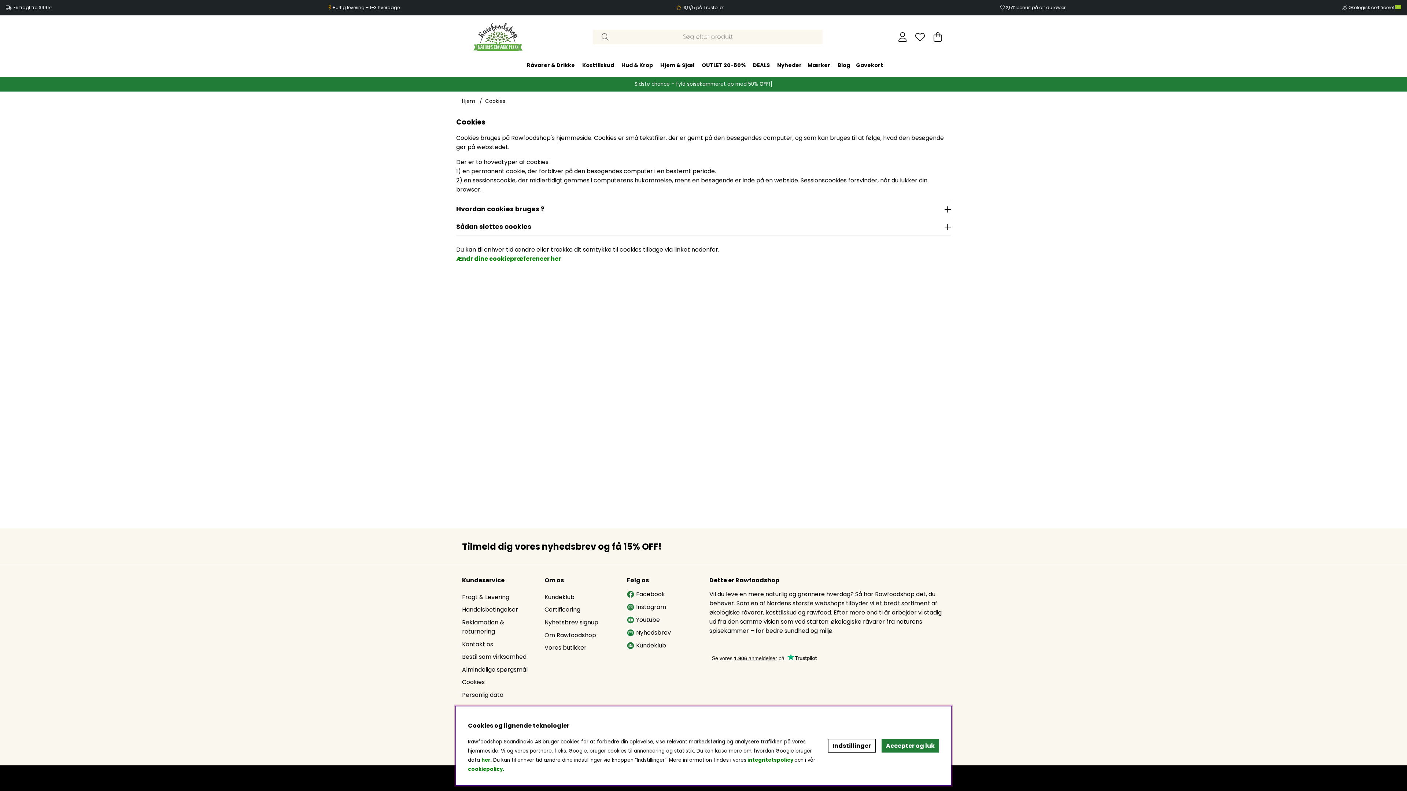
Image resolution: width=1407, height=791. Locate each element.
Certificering (562, 609)
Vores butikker (565, 647)
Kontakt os (477, 644)
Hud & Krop (637, 65)
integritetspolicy (770, 760)
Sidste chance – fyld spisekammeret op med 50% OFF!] (703, 84)
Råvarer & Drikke (551, 65)
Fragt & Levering (485, 597)
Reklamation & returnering (483, 627)
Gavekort (869, 65)
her (485, 760)
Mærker (819, 65)
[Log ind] (902, 37)
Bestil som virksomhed (494, 657)
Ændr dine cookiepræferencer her (508, 259)
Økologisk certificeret (1371, 7)
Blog (844, 65)
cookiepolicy (485, 769)
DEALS (761, 65)
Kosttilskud (598, 65)
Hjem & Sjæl (677, 65)
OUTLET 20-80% (724, 65)
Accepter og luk (910, 746)
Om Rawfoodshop (570, 635)
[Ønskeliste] (920, 37)
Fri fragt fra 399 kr (33, 7)
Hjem (468, 101)
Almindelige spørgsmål (495, 669)
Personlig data (482, 695)
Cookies (495, 101)
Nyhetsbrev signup (571, 622)
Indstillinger (851, 746)
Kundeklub (559, 597)
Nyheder (789, 65)
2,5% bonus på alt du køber (1036, 7)
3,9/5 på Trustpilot (704, 7)
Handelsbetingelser (490, 609)
